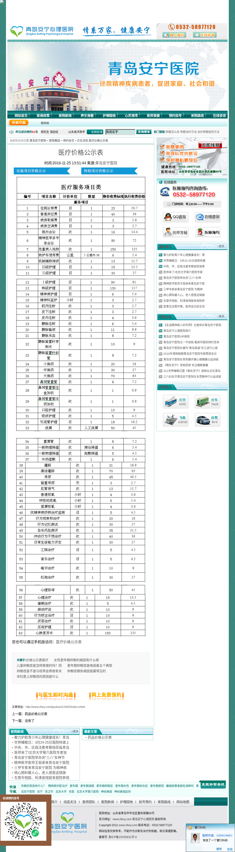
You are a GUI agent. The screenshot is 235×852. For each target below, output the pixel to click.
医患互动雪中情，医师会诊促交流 (184, 306)
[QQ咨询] (175, 221)
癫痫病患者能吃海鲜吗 (180, 786)
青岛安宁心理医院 (143, 819)
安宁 (40, 791)
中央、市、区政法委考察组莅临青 (184, 266)
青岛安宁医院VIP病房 (176, 336)
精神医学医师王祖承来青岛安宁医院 (41, 762)
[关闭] (233, 825)
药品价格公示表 (36, 714)
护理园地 (109, 115)
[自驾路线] (207, 419)
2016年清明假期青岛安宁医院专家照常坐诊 (190, 353)
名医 (71, 791)
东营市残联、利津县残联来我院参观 (41, 778)
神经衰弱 (106, 791)
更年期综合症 (139, 786)
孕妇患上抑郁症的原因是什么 (38, 676)
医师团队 (88, 802)
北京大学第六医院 (88, 791)
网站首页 (21, 115)
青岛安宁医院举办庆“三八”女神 (182, 278)
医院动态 (165, 317)
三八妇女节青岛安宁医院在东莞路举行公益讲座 (192, 376)
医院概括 (54, 140)
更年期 (74, 786)
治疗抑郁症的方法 (208, 132)
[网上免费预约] (105, 701)
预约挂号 (175, 115)
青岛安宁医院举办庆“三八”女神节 (39, 757)
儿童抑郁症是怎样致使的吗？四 (39, 665)
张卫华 (49, 791)
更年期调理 (87, 786)
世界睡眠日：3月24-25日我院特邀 (184, 260)
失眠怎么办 (172, 132)
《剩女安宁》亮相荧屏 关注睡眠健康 (185, 365)
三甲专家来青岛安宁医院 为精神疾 (40, 768)
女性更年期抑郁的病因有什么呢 (76, 660)
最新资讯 (165, 246)
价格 (29, 660)
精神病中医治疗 (57, 786)
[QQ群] (207, 236)
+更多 (74, 731)
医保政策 (43, 115)
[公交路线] (175, 401)
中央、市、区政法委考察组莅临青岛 (41, 747)
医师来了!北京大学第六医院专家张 (40, 752)
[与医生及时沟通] (57, 701)
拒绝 (230, 849)
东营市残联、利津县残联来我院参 (184, 300)
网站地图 (182, 802)
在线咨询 (219, 115)
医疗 (45, 660)
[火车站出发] (207, 401)
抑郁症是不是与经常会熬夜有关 (39, 671)
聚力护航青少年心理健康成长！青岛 (41, 737)
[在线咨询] (207, 221)
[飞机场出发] (175, 419)
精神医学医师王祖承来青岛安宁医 (184, 283)
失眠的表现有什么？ (33, 786)
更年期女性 (122, 786)
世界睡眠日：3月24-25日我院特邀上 (41, 742)
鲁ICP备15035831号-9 (123, 837)
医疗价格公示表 (80, 152)
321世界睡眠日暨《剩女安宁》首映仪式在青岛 (192, 371)
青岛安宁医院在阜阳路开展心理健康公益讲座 (190, 359)
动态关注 (70, 802)
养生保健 (87, 115)
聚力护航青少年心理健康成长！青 (184, 255)
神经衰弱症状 (122, 791)
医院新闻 (65, 115)
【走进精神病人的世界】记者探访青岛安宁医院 (192, 325)
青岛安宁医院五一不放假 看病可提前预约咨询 (191, 342)
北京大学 (61, 791)
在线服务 (170, 182)
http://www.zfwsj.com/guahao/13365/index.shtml (55, 707)
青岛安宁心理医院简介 (177, 331)
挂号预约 (145, 802)
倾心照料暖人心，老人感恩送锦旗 (40, 773)
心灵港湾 (131, 115)
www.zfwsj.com (122, 819)
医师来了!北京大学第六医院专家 (183, 272)
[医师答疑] (175, 236)
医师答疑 (153, 115)
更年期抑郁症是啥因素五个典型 (89, 665)
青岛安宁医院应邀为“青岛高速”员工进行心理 (190, 348)
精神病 (45, 123)
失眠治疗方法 (188, 132)
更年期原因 (157, 786)
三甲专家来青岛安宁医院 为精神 (183, 289)
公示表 (37, 660)
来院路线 (197, 115)
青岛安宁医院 (38, 140)
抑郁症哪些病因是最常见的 (86, 671)
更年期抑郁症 (104, 786)
